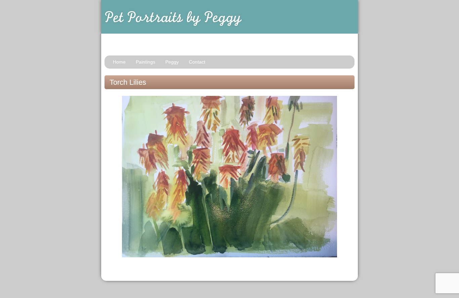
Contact (197, 62)
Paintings (145, 62)
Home (119, 62)
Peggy (172, 62)
